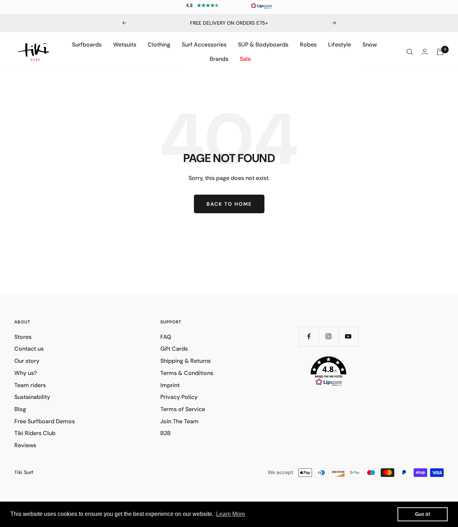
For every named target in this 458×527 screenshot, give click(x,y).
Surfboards (87, 44)
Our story (26, 361)
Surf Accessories (204, 44)
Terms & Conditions (186, 373)
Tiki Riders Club (34, 433)
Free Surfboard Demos (44, 421)
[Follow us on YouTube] (348, 336)
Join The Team (179, 421)
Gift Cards (174, 348)
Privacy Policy (179, 397)
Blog (20, 409)
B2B (165, 433)
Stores (22, 337)
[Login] (425, 52)
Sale (245, 59)
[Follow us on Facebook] (309, 336)
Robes (308, 44)
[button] (229, 5)
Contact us (29, 348)
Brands (219, 59)
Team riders (30, 385)
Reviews (25, 445)
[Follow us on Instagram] (328, 336)
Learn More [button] (230, 514)
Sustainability (32, 397)
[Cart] (440, 52)
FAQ (165, 337)
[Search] (409, 52)
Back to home (229, 204)
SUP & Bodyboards (263, 44)
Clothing (159, 44)
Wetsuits (124, 44)
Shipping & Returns (185, 361)
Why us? (25, 373)
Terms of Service (182, 409)
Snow (369, 44)
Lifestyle (339, 44)
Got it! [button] (422, 514)
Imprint (170, 385)
